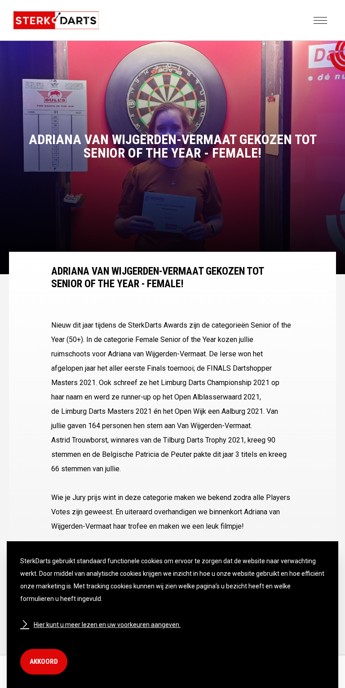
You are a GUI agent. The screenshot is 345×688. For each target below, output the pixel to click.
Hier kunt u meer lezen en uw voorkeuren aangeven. (107, 624)
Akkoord (44, 661)
